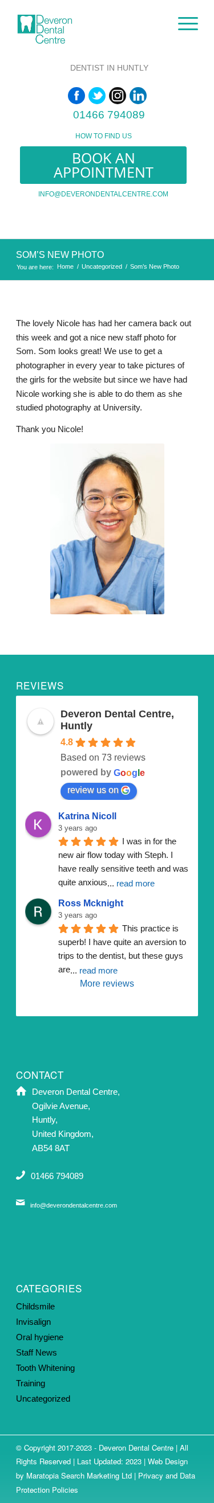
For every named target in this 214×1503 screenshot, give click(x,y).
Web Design (168, 1461)
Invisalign (33, 1322)
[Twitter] (97, 95)
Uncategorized (102, 266)
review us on (93, 790)
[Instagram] (117, 95)
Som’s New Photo (60, 255)
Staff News (36, 1352)
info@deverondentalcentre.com (103, 194)
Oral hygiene (39, 1337)
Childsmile (35, 1306)
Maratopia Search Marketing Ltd (79, 1475)
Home (65, 266)
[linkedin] (138, 95)
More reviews (107, 983)
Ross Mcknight (90, 903)
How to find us (103, 136)
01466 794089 (109, 115)
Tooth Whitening (45, 1368)
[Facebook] (76, 95)
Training (30, 1383)
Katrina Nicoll (87, 816)
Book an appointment (104, 165)
